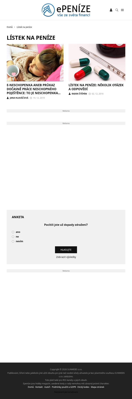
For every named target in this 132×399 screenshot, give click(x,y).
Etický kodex (83, 387)
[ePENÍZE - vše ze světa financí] (66, 10)
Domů (31, 387)
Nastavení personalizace (66, 392)
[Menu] (122, 10)
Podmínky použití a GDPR (64, 387)
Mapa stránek (97, 387)
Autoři (47, 387)
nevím (19, 241)
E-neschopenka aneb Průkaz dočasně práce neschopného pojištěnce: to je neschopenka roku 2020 (32, 91)
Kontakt (39, 387)
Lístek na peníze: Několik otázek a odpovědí (96, 87)
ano (18, 232)
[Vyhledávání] (116, 10)
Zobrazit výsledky (66, 257)
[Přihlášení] (111, 10)
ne (17, 236)
